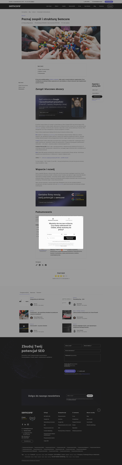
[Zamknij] (82, 216)
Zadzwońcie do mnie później (70, 238)
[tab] (53, 219)
